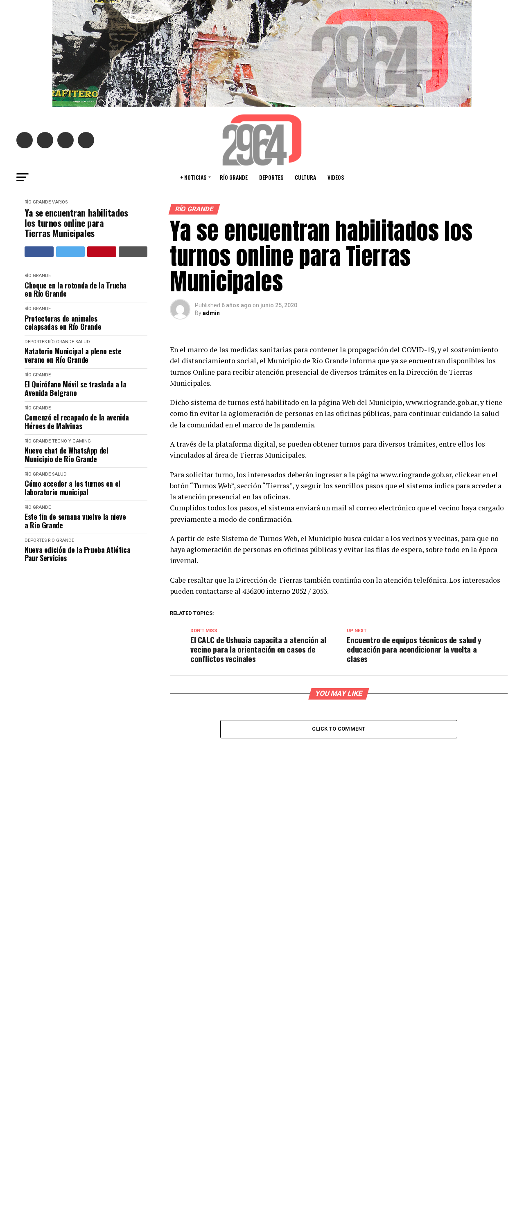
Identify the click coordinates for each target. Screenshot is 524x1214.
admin (211, 313)
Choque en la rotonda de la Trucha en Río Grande (75, 289)
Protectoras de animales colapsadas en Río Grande (63, 322)
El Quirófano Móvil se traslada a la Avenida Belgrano (75, 388)
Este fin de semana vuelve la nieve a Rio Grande (75, 520)
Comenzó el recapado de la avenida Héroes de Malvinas (77, 421)
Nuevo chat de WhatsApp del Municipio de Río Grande (66, 454)
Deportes (271, 177)
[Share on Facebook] (39, 251)
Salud (82, 341)
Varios (60, 202)
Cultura (305, 177)
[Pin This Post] (101, 251)
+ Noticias (193, 177)
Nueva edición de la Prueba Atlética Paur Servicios (77, 554)
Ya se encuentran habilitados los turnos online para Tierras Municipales (76, 223)
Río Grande (234, 177)
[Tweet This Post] (70, 251)
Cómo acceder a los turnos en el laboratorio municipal (72, 487)
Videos (336, 177)
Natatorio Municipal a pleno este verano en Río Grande (73, 355)
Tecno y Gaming (71, 441)
